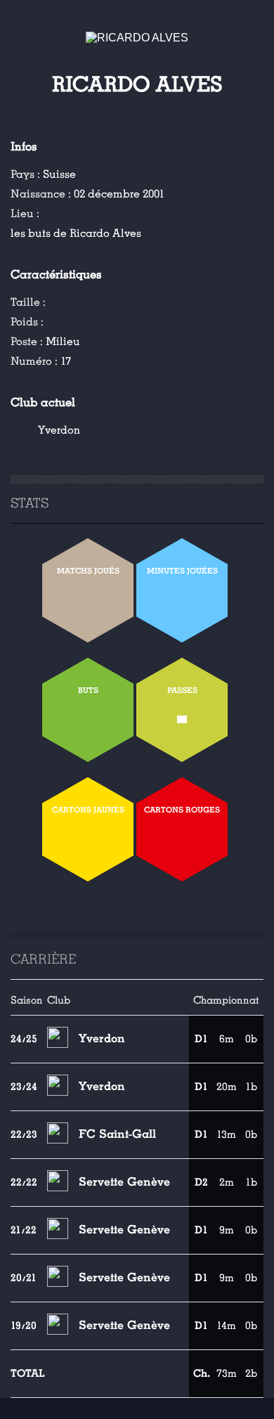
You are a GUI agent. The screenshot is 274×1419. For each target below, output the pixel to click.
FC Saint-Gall (117, 1134)
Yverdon (59, 430)
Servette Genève (124, 1181)
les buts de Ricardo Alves (76, 233)
